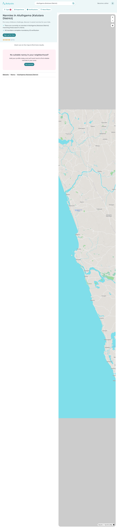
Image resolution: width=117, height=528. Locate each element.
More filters (46, 9)
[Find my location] (112, 25)
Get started (29, 64)
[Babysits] (8, 3)
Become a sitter (103, 3)
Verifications (33, 9)
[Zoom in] (112, 17)
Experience (20, 9)
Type (8, 9)
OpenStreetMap (108, 525)
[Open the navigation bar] (112, 3)
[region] (87, 270)
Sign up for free (9, 35)
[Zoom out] (112, 20)
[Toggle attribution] (114, 525)
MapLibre (100, 525)
